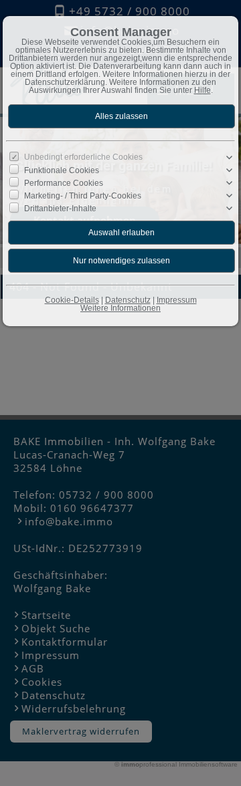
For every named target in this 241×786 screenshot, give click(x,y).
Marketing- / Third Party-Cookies (82, 196)
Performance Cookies (63, 183)
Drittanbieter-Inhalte (60, 208)
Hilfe (202, 90)
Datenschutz (128, 300)
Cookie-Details (72, 300)
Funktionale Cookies (61, 169)
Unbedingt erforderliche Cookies (83, 157)
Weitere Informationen (120, 308)
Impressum (177, 300)
